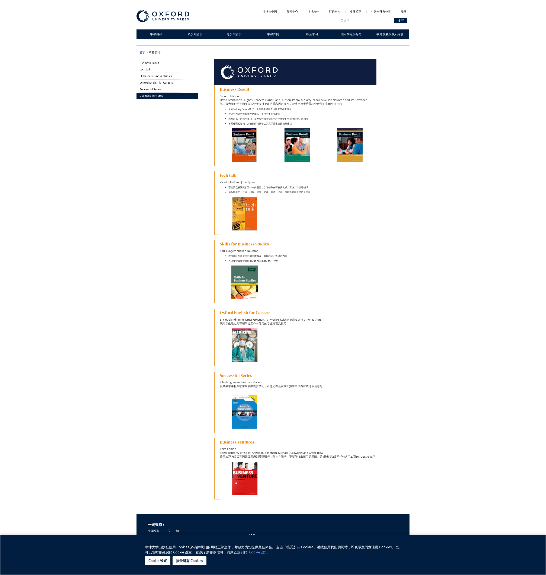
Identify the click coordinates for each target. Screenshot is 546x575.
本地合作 (313, 11)
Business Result (149, 63)
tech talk (145, 69)
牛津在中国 (270, 11)
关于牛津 (173, 531)
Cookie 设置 (157, 560)
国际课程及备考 (350, 34)
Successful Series (150, 89)
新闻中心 (292, 11)
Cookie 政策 (258, 552)
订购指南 (334, 11)
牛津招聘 (355, 11)
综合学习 (312, 34)
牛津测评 (156, 34)
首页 (143, 52)
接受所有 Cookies (189, 560)
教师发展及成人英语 (389, 34)
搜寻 (400, 20)
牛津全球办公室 (381, 11)
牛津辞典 (273, 34)
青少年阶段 (234, 34)
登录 (403, 11)
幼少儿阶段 (194, 34)
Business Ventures (151, 96)
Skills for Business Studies (156, 76)
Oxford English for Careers (156, 83)
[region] (273, 555)
